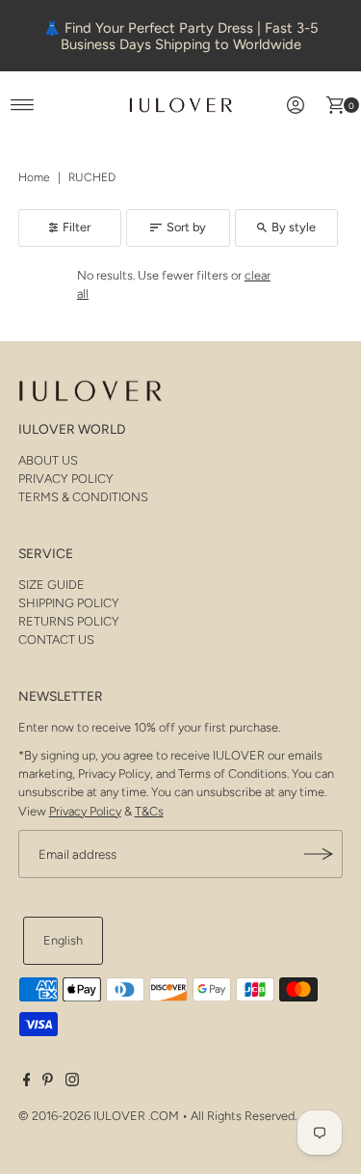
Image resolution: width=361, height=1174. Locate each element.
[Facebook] (27, 1082)
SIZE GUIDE (51, 584)
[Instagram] (72, 1082)
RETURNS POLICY (68, 621)
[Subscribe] (319, 854)
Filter (76, 227)
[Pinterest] (47, 1082)
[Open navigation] (23, 105)
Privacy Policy (85, 811)
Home (34, 177)
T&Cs (149, 811)
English (63, 940)
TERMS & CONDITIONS (83, 497)
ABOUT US (48, 460)
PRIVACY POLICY (66, 478)
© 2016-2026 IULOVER (81, 1115)
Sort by (186, 227)
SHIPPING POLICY (68, 603)
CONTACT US (56, 639)
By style (293, 227)
